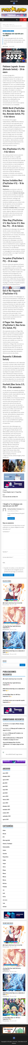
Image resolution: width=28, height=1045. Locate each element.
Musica (4, 880)
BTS (4, 837)
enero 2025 (5, 773)
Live (25, 19)
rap (3, 890)
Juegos (4, 863)
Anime (5, 599)
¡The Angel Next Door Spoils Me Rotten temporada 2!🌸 (12, 626)
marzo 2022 (5, 796)
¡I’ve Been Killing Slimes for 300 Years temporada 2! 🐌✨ (11, 1018)
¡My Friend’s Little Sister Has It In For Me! (12, 603)
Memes (4, 873)
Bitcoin (4, 833)
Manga (9, 599)
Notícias (12, 599)
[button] (2, 19)
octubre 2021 (6, 813)
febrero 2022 (6, 799)
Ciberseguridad (6, 840)
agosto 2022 (6, 779)
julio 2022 (5, 783)
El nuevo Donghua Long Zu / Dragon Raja (12, 491)
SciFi (4, 893)
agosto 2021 (6, 819)
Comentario (6, 531)
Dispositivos (5, 857)
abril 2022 (5, 793)
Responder (11, 518)
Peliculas (5, 886)
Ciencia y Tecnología (7, 843)
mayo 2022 (5, 789)
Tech (4, 903)
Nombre (5, 552)
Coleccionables (6, 847)
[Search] (16, 19)
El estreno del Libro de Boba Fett (10, 495)
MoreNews (21, 1041)
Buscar (4, 661)
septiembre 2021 (7, 816)
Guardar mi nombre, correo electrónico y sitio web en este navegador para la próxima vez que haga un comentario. (14, 569)
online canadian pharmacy (9, 738)
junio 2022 (5, 786)
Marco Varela (5, 46)
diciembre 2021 (6, 806)
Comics (4, 850)
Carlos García (6, 604)
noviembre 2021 (6, 809)
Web (4, 562)
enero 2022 (5, 803)
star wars (5, 900)
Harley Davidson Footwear (14, 509)
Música (4, 877)
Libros (9, 647)
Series (16, 599)
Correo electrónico (8, 557)
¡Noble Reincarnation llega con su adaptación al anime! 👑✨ (14, 651)
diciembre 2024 (6, 776)
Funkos (4, 860)
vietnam (4, 906)
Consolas (5, 853)
